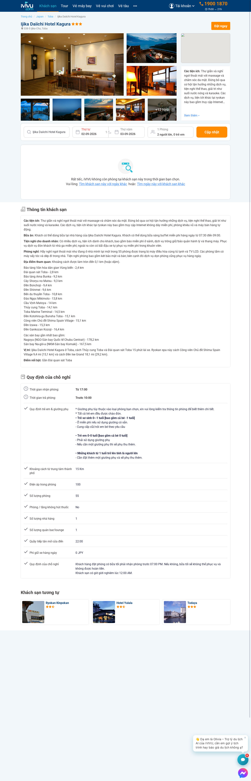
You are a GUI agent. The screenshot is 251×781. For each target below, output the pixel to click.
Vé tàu (123, 6)
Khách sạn (47, 6)
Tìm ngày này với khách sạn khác (161, 184)
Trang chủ (26, 16)
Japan (40, 16)
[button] (220, 743)
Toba (50, 16)
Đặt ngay (220, 26)
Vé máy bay (82, 6)
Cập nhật (212, 132)
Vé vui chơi (105, 6)
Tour (64, 6)
